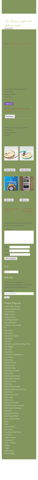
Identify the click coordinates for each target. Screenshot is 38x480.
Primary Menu (8, 28)
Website (6, 254)
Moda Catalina (8, 373)
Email (6, 251)
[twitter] (22, 12)
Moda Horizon (8, 400)
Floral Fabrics (8, 330)
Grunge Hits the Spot (10, 336)
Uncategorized (8, 440)
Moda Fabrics (8, 392)
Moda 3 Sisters (8, 360)
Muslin (6, 421)
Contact (29, 467)
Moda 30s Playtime (10, 362)
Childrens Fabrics (9, 314)
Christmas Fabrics (10, 317)
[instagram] (12, 12)
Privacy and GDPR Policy (17, 467)
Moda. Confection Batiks (11, 419)
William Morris (9, 451)
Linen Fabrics (8, 357)
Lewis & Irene (8, 352)
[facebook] (19, 12)
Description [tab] (10, 116)
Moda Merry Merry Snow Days (14, 405)
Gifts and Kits (8, 333)
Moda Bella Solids (9, 368)
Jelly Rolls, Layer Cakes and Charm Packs (17, 344)
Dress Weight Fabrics (11, 320)
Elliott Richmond (27, 470)
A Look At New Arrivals (12, 306)
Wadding (7, 445)
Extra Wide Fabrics (10, 322)
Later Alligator (9, 346)
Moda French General (11, 395)
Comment (7, 229)
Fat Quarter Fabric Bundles (12, 325)
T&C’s (5, 467)
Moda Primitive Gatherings (12, 408)
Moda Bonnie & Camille (11, 370)
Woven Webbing (9, 453)
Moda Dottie (8, 384)
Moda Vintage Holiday (11, 416)
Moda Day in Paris (10, 381)
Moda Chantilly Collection (12, 376)
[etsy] (26, 12)
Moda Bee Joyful (9, 365)
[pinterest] (16, 12)
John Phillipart (28, 44)
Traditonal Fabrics (10, 437)
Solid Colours (8, 429)
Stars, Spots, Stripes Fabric (12, 432)
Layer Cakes (8, 349)
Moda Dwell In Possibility (12, 387)
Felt (5, 328)
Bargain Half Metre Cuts (12, 309)
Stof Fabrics (8, 435)
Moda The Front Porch (11, 413)
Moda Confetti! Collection (12, 378)
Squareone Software (15, 472)
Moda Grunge (8, 397)
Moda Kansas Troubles (11, 403)
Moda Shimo (8, 411)
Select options (9, 170)
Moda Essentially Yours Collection (15, 389)
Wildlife (6, 448)
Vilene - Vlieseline (10, 443)
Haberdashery (21, 109)
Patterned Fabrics (9, 427)
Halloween (7, 341)
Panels (6, 424)
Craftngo (19, 3)
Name (6, 247)
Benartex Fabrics (9, 312)
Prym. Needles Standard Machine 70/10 (28, 211)
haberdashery (8, 111)
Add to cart (8, 104)
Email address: (8, 291)
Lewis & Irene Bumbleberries (13, 354)
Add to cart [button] (8, 200)
